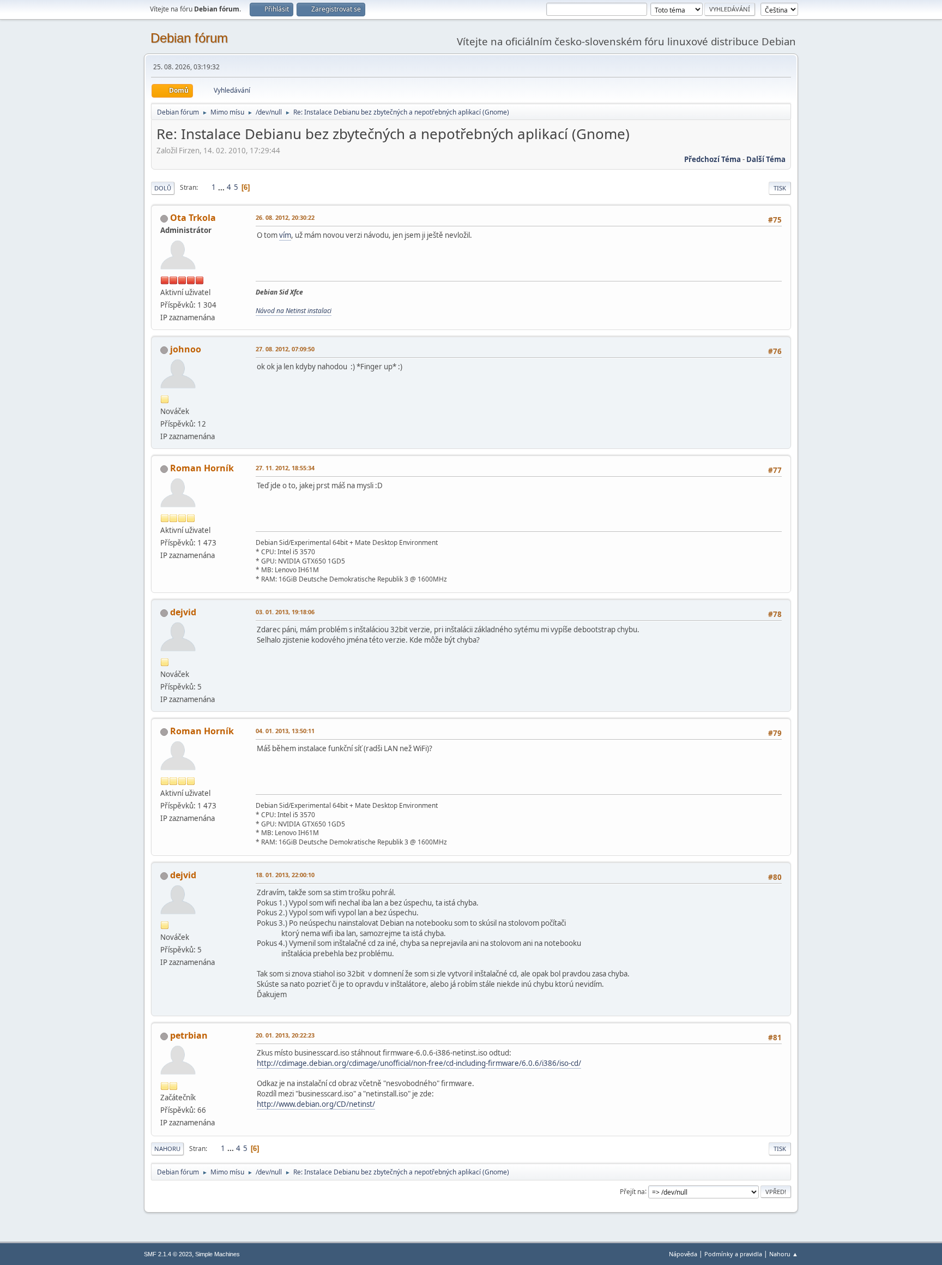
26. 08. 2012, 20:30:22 (285, 217)
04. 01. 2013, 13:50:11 (285, 731)
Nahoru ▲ (783, 1254)
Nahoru (167, 1148)
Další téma (766, 159)
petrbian (189, 1035)
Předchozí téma (712, 159)
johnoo (185, 349)
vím (285, 235)
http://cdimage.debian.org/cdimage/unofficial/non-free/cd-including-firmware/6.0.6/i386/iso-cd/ (419, 1063)
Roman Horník (202, 468)
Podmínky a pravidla (733, 1254)
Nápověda (683, 1254)
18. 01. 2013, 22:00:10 (285, 875)
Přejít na (632, 1191)
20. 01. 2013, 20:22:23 (285, 1035)
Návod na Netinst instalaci (293, 310)
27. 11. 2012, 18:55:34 (285, 468)
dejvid (183, 612)
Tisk (780, 188)
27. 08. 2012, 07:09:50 (285, 349)
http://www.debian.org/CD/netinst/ (316, 1104)
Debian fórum (189, 38)
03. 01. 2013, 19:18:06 (285, 612)
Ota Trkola (193, 218)
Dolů (162, 188)
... (222, 187)
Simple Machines (217, 1254)
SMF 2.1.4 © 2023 (168, 1254)
